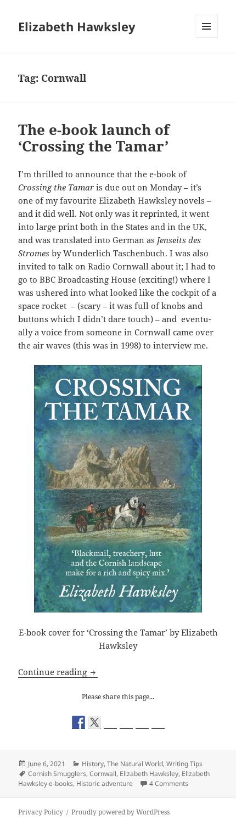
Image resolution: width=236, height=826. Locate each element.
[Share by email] (158, 722)
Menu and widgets (206, 37)
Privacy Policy (40, 812)
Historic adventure (104, 783)
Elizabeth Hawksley (77, 26)
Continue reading (58, 671)
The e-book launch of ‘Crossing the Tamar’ (94, 138)
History (93, 763)
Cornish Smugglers (57, 773)
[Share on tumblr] (142, 722)
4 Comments (168, 783)
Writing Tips (184, 763)
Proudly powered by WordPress (120, 812)
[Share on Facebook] (78, 722)
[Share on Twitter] (94, 722)
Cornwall (102, 773)
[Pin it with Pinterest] (126, 722)
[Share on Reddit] (110, 722)
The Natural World (135, 763)
